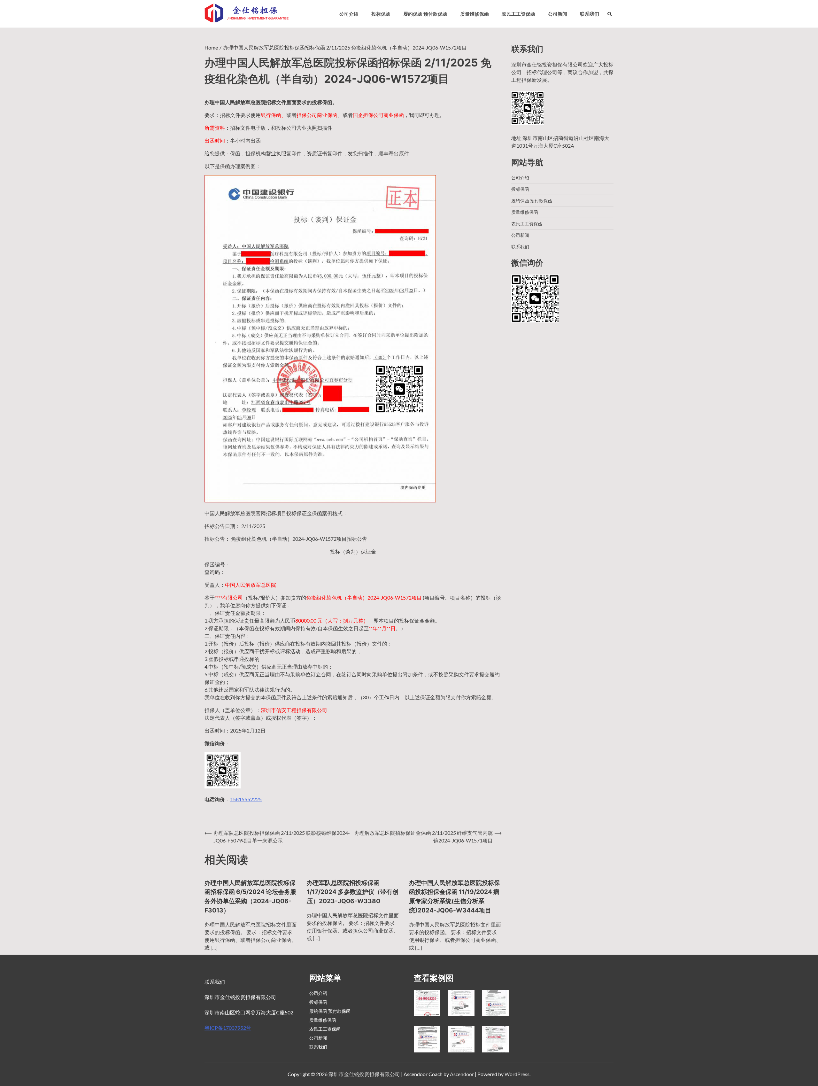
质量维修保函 (474, 14)
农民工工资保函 (518, 14)
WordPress (517, 1074)
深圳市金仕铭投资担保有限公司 (364, 1074)
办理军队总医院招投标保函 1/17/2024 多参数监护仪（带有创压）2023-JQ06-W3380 (352, 892)
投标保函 (380, 14)
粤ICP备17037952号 (227, 1028)
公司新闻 (557, 14)
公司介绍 (349, 14)
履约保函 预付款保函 (425, 14)
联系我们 (589, 14)
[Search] (609, 14)
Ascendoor (462, 1074)
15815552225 (246, 799)
